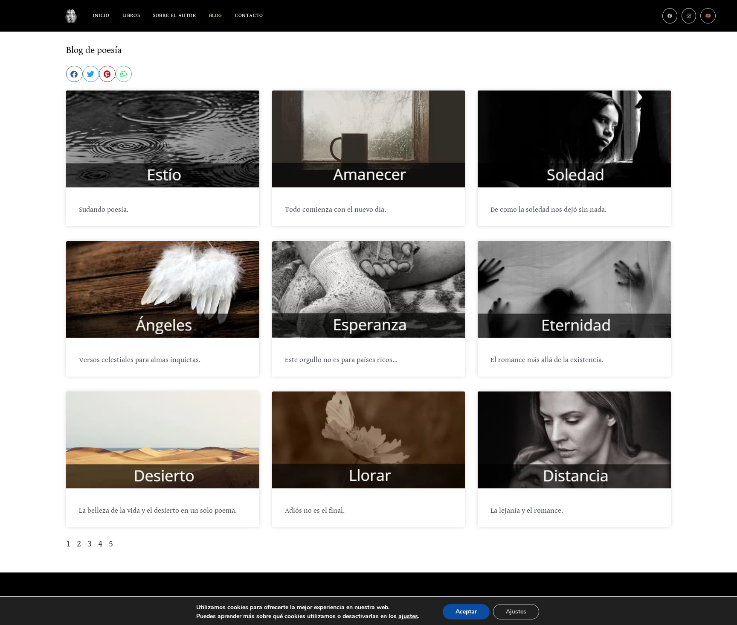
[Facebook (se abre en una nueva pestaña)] (669, 15)
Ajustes (516, 611)
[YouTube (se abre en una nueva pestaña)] (708, 15)
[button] (74, 74)
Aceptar (466, 611)
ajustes (408, 616)
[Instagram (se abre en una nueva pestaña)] (689, 15)
